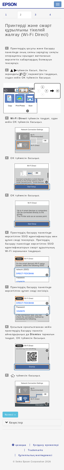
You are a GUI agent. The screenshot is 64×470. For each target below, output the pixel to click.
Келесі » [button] (10, 414)
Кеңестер (15, 422)
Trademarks (35, 450)
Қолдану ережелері (46, 445)
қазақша (20, 445)
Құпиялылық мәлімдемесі (35, 455)
